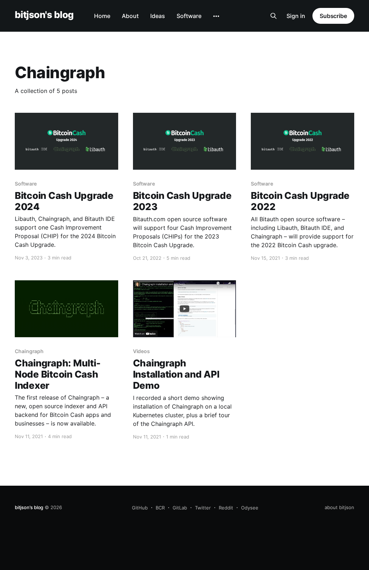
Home (102, 15)
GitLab (180, 508)
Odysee (249, 508)
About (130, 15)
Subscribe (333, 15)
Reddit (226, 508)
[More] (216, 16)
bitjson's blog (44, 15)
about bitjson (339, 507)
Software (189, 15)
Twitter (203, 508)
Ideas (157, 15)
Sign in (295, 15)
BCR (160, 508)
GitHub (140, 508)
